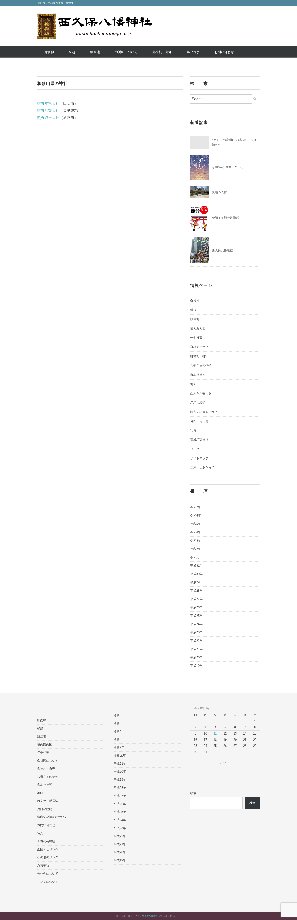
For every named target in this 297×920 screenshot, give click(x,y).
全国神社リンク (47, 849)
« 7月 (223, 763)
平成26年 (196, 607)
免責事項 (43, 865)
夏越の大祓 (219, 192)
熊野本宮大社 (48, 103)
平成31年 (196, 565)
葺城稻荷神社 (199, 439)
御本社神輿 (197, 375)
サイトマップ (199, 458)
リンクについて (47, 881)
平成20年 (196, 657)
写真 (193, 430)
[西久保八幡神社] (94, 17)
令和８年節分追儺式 (225, 217)
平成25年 (196, 615)
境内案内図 (197, 328)
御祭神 (49, 52)
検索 (193, 793)
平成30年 (196, 574)
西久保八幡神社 (150, 916)
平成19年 (196, 666)
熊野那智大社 (48, 110)
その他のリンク (47, 857)
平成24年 (196, 624)
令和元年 (196, 557)
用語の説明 (197, 402)
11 (215, 733)
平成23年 (196, 632)
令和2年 (195, 549)
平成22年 (196, 640)
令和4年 (195, 532)
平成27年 (196, 599)
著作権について (47, 873)
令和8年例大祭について (228, 167)
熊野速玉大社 (48, 118)
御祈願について (126, 52)
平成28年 (196, 590)
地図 (193, 384)
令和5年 (195, 524)
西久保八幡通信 (222, 250)
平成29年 (196, 582)
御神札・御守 (162, 52)
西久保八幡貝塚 (200, 393)
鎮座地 (95, 52)
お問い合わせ (224, 52)
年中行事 (193, 52)
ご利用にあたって (202, 467)
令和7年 (195, 507)
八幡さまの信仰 (200, 365)
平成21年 (196, 649)
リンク (194, 449)
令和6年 (195, 515)
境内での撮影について (205, 412)
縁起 (72, 52)
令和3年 (195, 540)
